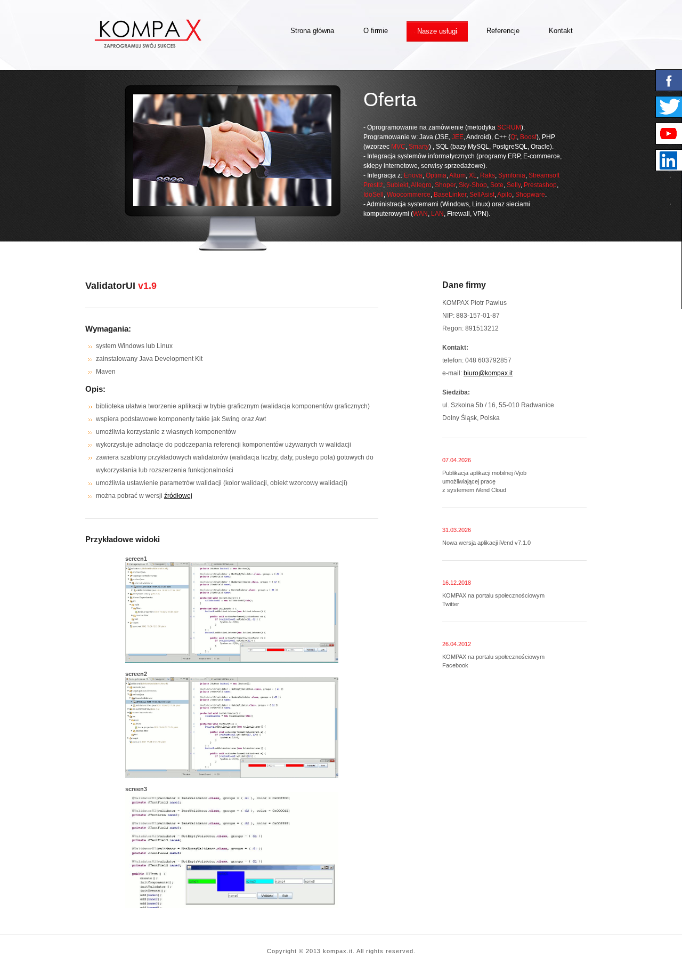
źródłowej (178, 495)
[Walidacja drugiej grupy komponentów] (231, 660)
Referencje (502, 31)
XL (473, 175)
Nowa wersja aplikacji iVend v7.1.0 (486, 542)
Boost (528, 137)
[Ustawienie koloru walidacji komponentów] (231, 905)
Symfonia (511, 175)
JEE (458, 137)
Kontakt (561, 31)
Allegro (421, 185)
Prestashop (540, 185)
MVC (398, 146)
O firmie (375, 31)
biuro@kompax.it (488, 373)
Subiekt (397, 185)
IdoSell (373, 194)
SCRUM (509, 127)
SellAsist (481, 194)
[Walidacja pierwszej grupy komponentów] (231, 775)
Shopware (530, 194)
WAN (420, 213)
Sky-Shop (473, 185)
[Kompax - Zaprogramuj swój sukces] (148, 46)
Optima (436, 175)
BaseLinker (450, 194)
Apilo (504, 194)
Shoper (445, 185)
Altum (457, 175)
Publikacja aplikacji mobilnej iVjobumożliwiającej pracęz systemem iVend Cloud (484, 481)
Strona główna (312, 31)
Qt (513, 137)
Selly (514, 185)
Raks (487, 175)
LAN (437, 213)
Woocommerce (409, 194)
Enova (413, 175)
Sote (497, 185)
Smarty (419, 146)
